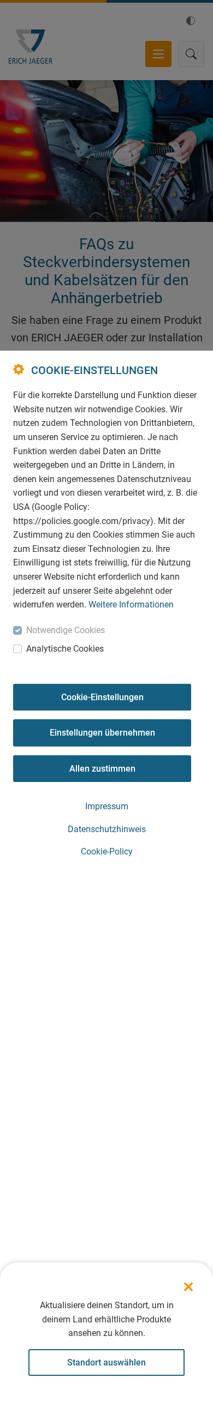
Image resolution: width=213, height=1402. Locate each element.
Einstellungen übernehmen (102, 732)
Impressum (106, 806)
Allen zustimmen (102, 768)
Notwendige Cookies (65, 630)
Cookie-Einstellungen (102, 697)
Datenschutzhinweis (107, 829)
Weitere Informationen (131, 604)
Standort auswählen (106, 1362)
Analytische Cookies (65, 648)
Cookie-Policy (107, 851)
